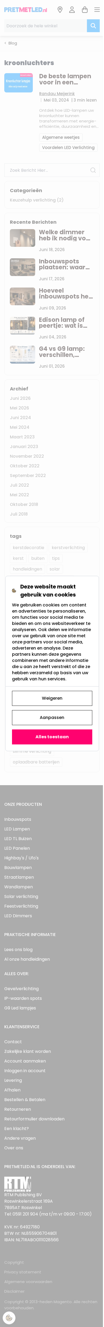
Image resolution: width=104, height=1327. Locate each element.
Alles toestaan (52, 737)
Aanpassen (52, 717)
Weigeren (52, 698)
